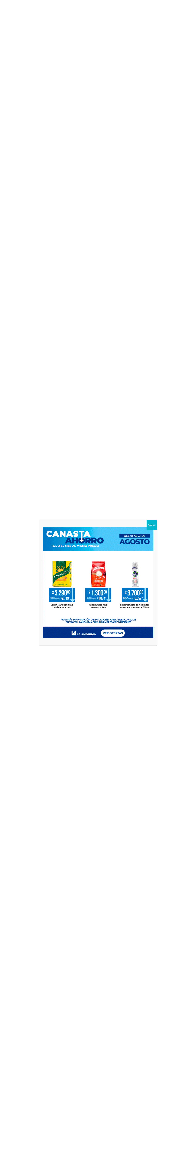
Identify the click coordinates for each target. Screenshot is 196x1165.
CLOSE (151, 524)
